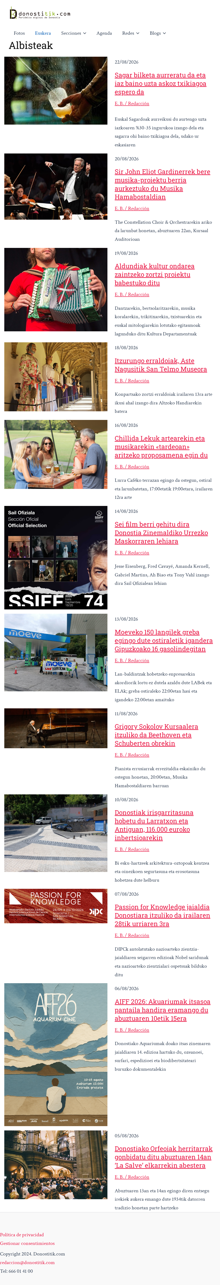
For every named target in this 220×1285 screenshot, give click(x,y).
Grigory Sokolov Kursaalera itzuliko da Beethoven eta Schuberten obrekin (156, 734)
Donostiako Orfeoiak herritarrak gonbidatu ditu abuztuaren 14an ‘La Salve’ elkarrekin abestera (164, 1156)
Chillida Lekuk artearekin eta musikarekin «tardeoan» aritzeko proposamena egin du (161, 446)
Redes (128, 33)
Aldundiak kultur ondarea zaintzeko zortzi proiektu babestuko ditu (155, 274)
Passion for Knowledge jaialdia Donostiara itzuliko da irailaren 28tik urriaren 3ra (162, 915)
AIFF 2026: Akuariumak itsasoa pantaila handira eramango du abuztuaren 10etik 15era (163, 1009)
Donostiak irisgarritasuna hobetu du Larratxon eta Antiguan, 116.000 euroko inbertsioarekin (154, 825)
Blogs (155, 33)
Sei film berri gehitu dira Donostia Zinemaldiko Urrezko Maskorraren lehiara (161, 532)
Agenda (104, 33)
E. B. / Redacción (132, 103)
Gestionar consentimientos (27, 1243)
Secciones (71, 33)
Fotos (19, 33)
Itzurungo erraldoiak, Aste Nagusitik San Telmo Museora (161, 364)
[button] (83, 33)
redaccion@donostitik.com (27, 1262)
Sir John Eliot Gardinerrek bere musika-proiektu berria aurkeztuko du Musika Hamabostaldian (162, 184)
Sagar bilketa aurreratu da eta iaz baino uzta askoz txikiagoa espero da (160, 83)
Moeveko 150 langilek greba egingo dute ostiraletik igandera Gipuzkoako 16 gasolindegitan (164, 640)
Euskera (43, 33)
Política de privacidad (22, 1234)
